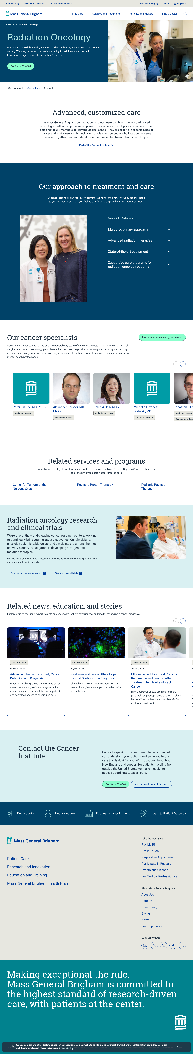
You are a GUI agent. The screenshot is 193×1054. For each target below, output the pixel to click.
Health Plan (11, 3)
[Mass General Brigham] (24, 13)
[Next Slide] (183, 364)
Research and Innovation (35, 3)
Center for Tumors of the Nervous (29, 486)
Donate (166, 3)
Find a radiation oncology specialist (162, 337)
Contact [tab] (48, 88)
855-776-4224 (23, 66)
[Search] (185, 13)
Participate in (157, 863)
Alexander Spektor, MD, (68, 409)
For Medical (159, 876)
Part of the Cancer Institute (94, 145)
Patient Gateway (147, 3)
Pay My (148, 844)
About (147, 894)
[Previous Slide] (176, 364)
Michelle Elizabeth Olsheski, (146, 409)
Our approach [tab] (15, 88)
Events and (154, 870)
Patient (18, 858)
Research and (28, 867)
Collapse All (128, 218)
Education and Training (61, 3)
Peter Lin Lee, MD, (28, 407)
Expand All (113, 218)
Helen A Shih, (105, 407)
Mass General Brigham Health (37, 883)
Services (10, 24)
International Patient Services (151, 784)
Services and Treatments (106, 13)
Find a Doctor (169, 13)
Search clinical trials (66, 573)
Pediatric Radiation (154, 486)
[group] (25, 399)
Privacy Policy (66, 1048)
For (151, 926)
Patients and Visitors (141, 13)
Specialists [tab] (33, 88)
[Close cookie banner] (177, 1047)
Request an (158, 857)
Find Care (77, 13)
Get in (150, 851)
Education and (27, 875)
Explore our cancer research (26, 573)
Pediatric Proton (94, 484)
